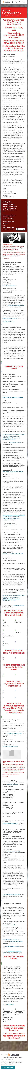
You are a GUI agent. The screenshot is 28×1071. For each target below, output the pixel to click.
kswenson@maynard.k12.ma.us (10, 925)
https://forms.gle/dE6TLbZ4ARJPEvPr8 (13, 553)
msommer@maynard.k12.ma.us (14, 733)
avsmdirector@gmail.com (9, 321)
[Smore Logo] (6, 2)
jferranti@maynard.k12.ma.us (9, 285)
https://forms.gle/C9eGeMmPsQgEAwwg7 (13, 471)
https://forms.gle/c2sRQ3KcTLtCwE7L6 (13, 397)
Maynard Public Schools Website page (12, 939)
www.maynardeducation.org (13, 851)
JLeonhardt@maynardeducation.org (11, 894)
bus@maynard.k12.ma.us (15, 442)
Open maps (21, 229)
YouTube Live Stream (8, 218)
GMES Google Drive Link (8, 1004)
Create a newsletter (7, 1067)
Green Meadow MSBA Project (12, 946)
